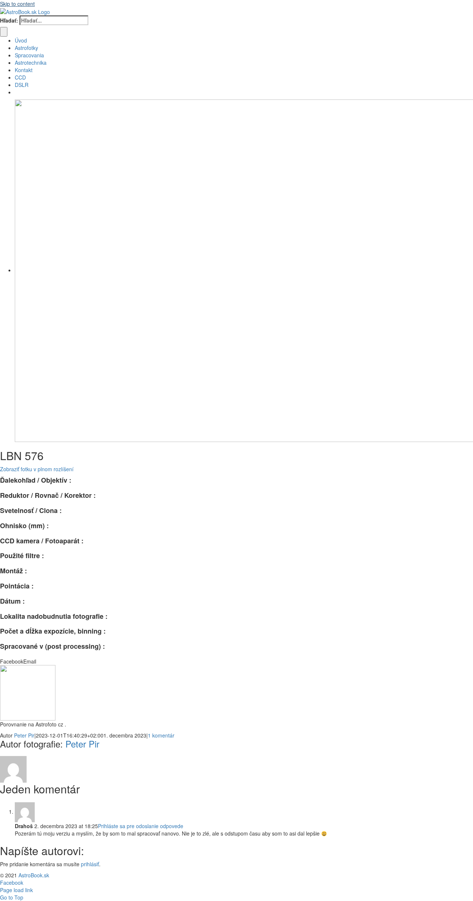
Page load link (16, 890)
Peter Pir (24, 735)
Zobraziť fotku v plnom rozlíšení (37, 469)
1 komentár (161, 735)
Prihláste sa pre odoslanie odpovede (140, 826)
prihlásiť (90, 864)
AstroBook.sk (33, 875)
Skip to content (17, 3)
